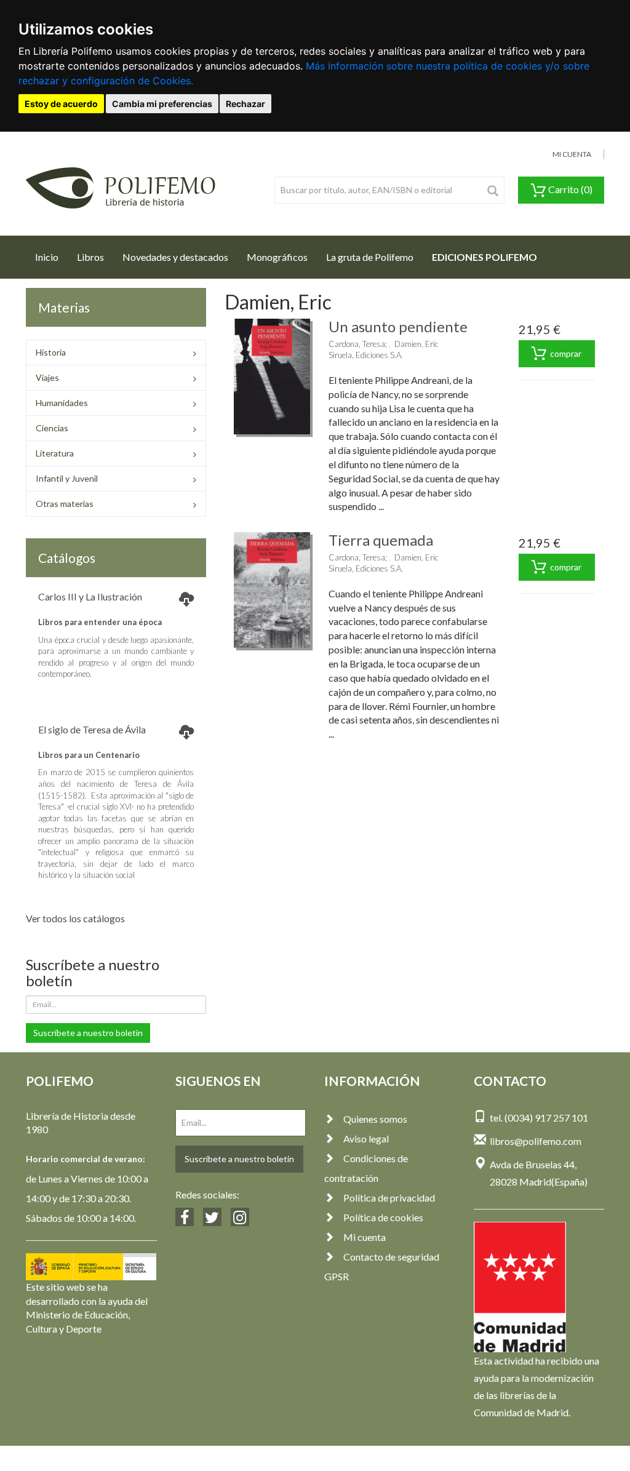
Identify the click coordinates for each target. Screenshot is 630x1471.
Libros (90, 257)
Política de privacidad (389, 1197)
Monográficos (277, 257)
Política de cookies (383, 1217)
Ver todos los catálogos (75, 918)
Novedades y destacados (175, 257)
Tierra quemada (381, 540)
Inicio (51, 256)
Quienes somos (375, 1119)
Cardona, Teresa (357, 344)
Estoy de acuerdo (61, 103)
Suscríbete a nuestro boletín (88, 1032)
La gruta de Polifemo (369, 257)
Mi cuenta (364, 1237)
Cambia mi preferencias (162, 103)
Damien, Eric (416, 344)
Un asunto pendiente (398, 326)
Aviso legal (366, 1138)
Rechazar (245, 103)
